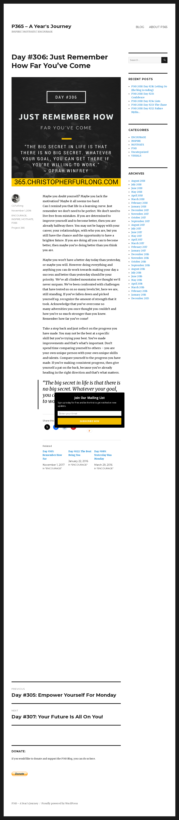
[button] (89, 398)
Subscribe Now (89, 421)
